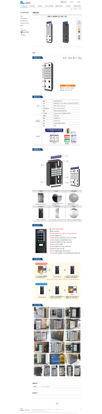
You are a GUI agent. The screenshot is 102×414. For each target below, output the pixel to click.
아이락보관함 (32, 6)
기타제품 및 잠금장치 (77, 6)
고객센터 (78, 1)
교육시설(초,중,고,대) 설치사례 (24, 23)
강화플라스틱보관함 (58, 6)
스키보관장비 (68, 6)
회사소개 (71, 1)
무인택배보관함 (24, 6)
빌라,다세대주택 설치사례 (23, 20)
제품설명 (21, 16)
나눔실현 (21, 25)
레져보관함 (40, 6)
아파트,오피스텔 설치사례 (23, 18)
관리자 (81, 409)
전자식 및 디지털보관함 (49, 6)
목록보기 (57, 403)
